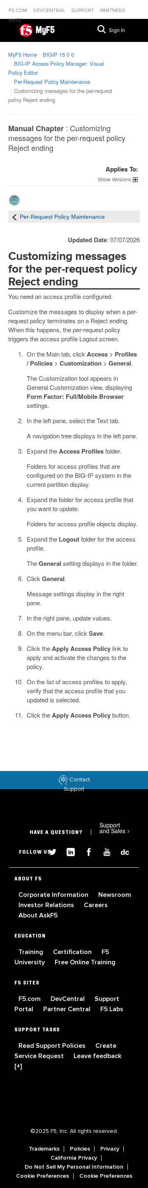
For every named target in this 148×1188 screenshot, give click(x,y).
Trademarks (44, 1149)
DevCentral (68, 999)
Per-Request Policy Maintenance (52, 82)
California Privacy (74, 1158)
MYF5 (15, 20)
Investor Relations (47, 905)
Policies (80, 1149)
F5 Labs (111, 1009)
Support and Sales (114, 828)
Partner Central (67, 1009)
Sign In (117, 30)
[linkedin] (67, 851)
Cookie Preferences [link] (42, 1176)
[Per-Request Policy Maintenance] (14, 216)
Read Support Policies (52, 1046)
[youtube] (104, 851)
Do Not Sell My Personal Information (74, 1167)
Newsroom (114, 895)
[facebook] (85, 851)
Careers (96, 905)
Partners (112, 10)
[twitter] (49, 851)
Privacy (109, 1149)
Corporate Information (54, 895)
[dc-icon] (121, 851)
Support (83, 10)
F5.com (18, 10)
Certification (73, 952)
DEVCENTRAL (49, 10)
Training (31, 952)
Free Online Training (85, 962)
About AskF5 (38, 915)
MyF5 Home (22, 54)
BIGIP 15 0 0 (58, 54)
